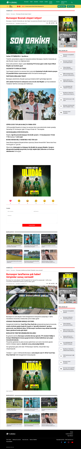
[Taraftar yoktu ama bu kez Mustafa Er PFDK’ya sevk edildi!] (14, 239)
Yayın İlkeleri (70, 435)
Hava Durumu (25, 439)
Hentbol (46, 1)
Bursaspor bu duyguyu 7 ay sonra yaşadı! (33, 6)
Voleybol (41, 1)
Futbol (31, 1)
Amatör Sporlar (50, 2)
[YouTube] (72, 442)
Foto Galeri (8, 439)
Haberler (8, 14)
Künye (71, 432)
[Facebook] (61, 442)
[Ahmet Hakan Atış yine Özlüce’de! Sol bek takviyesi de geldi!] (32, 239)
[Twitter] (65, 442)
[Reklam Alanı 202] (67, 23)
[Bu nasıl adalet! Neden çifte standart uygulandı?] (14, 254)
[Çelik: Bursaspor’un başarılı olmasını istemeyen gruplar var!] (49, 254)
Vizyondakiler (9, 441)
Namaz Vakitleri (33, 439)
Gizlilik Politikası (69, 433)
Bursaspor (26, 1)
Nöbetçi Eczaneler (17, 439)
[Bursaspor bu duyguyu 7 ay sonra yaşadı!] (49, 239)
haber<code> (12, 447)
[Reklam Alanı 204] (31, 180)
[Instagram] (68, 442)
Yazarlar (58, 1)
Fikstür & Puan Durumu (64, 2)
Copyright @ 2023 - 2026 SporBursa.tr (64, 439)
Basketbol (36, 1)
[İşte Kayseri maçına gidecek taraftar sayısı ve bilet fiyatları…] (32, 254)
